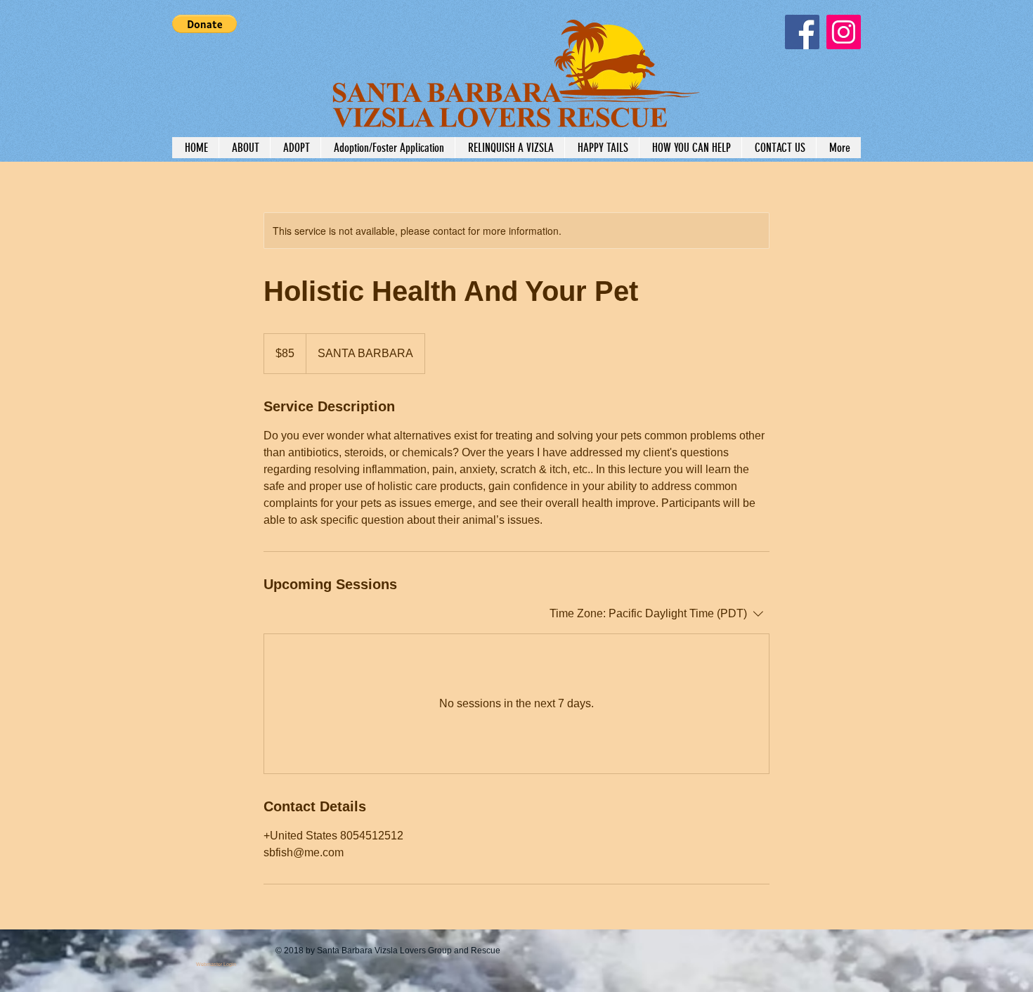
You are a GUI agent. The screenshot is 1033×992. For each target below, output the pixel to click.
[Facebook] (802, 32)
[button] (204, 24)
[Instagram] (843, 32)
